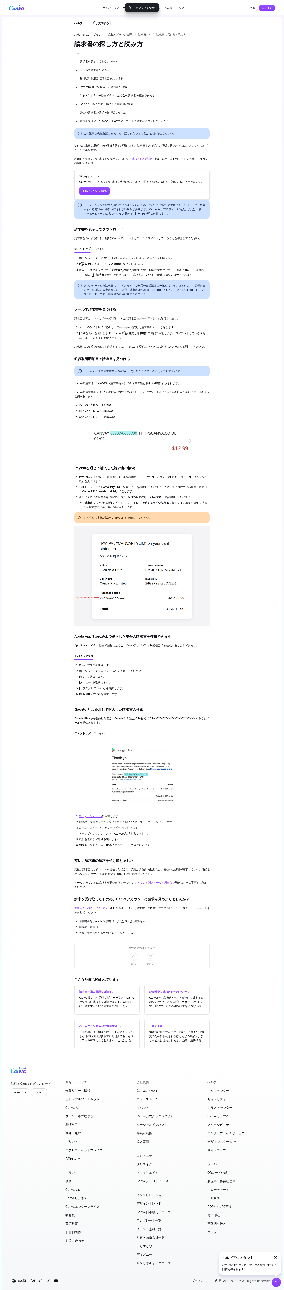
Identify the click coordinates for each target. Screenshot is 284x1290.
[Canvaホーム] (16, 8)
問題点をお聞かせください (90, 908)
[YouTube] (56, 1281)
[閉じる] (275, 1257)
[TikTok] (40, 1281)
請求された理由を (142, 159)
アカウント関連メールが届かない (154, 882)
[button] (105, 8)
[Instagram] (33, 1281)
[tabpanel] (142, 266)
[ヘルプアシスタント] (276, 1282)
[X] (48, 1281)
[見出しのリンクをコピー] (71, 229)
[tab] (82, 249)
